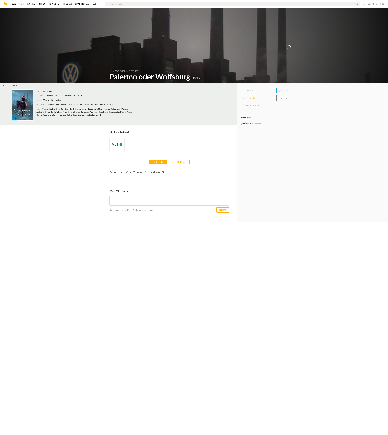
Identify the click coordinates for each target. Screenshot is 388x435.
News (13, 4)
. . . (100, 3)
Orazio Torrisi (75, 104)
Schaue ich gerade (252, 105)
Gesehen (249, 91)
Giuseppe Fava (91, 104)
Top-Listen (54, 4)
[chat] (364, 3)
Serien (42, 4)
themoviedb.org (13, 85)
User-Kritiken (178, 162)
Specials (67, 4)
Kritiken (31, 4)
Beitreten (373, 4)
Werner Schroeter (57, 104)
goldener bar (247, 123)
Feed (94, 4)
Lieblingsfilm (250, 98)
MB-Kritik (158, 162)
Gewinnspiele (82, 4)
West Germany (63, 96)
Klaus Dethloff (107, 104)
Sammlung (284, 98)
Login (383, 4)
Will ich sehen (285, 91)
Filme (21, 4)
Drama (50, 96)
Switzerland (80, 96)
